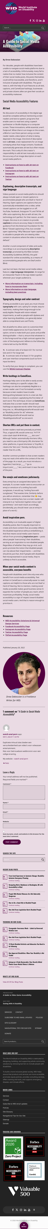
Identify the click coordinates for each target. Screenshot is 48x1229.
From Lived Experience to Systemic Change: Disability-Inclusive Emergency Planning (26, 877)
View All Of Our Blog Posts (13, 982)
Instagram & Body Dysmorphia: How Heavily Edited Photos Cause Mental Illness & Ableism (25, 963)
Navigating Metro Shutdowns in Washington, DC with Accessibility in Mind (26, 886)
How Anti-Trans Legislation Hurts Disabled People (25, 909)
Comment (7, 784)
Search (42, 1041)
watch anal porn (10, 734)
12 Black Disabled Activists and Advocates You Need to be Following (27, 945)
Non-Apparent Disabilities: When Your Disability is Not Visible (26, 954)
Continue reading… (14, 880)
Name (5, 803)
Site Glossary (10, 1023)
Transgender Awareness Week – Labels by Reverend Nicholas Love (26, 929)
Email (5, 812)
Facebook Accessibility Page (17, 626)
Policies (39, 1017)
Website (6, 822)
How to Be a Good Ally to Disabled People (23, 903)
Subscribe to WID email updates (18, 1017)
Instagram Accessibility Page (17, 629)
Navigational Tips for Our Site (18, 1028)
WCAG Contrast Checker (20, 369)
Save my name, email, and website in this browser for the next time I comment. (23, 835)
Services (8, 1012)
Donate (8, 1033)
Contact (19, 1012)
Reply (7, 763)
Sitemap (38, 1028)
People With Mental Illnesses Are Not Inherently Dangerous (24, 895)
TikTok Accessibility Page (16, 635)
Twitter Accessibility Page (16, 632)
